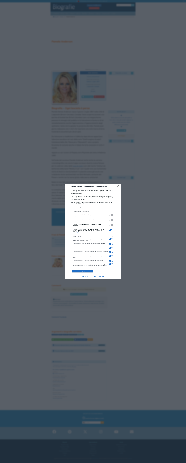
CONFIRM (82, 271)
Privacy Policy (101, 276)
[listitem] (93, 211)
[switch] (111, 215)
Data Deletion (85, 276)
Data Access (93, 276)
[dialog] (93, 231)
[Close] (118, 186)
